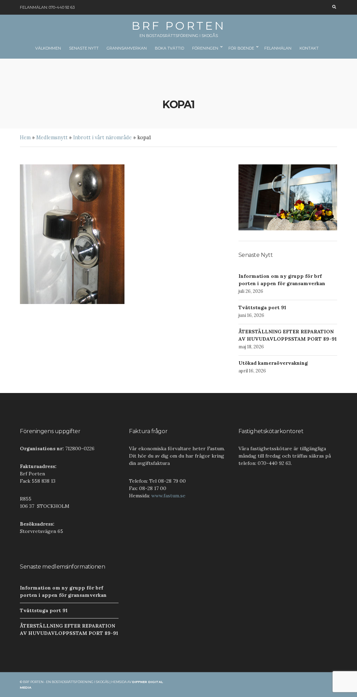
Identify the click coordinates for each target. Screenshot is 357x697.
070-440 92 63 (62, 7)
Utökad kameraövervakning (273, 363)
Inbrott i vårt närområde (102, 137)
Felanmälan (277, 48)
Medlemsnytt (52, 137)
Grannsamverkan (127, 48)
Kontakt (309, 48)
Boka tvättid (169, 48)
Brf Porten (178, 25)
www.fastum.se (168, 495)
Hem (25, 137)
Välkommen (48, 48)
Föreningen (205, 48)
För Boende (241, 48)
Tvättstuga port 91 (262, 307)
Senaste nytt (84, 48)
